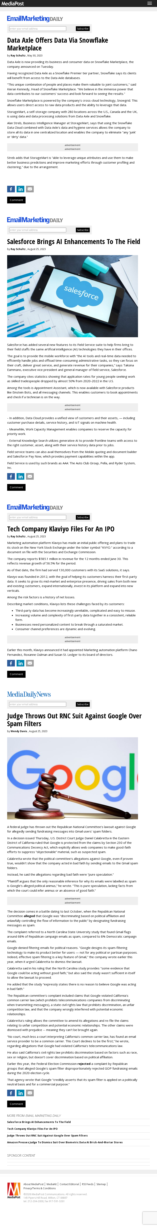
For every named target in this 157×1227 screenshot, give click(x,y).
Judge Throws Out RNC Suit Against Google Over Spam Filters (47, 1135)
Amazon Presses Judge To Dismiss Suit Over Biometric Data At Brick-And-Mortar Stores (65, 1142)
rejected (84, 1064)
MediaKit (52, 1184)
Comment (16, 200)
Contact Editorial (69, 1184)
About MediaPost (34, 1184)
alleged (29, 916)
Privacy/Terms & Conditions (40, 1188)
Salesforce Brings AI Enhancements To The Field (39, 1122)
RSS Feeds (87, 1184)
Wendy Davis (19, 731)
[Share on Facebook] (11, 189)
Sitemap (101, 1184)
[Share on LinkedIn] (20, 189)
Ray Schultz (18, 55)
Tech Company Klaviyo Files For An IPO (32, 1129)
